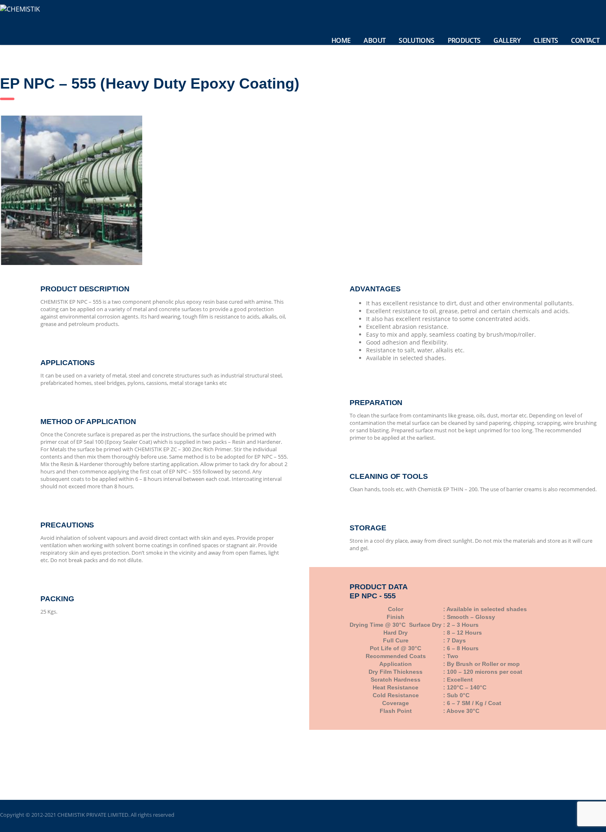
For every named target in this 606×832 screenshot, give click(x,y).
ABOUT (374, 40)
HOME (340, 40)
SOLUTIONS (416, 40)
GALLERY (506, 40)
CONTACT (585, 40)
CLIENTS (545, 40)
